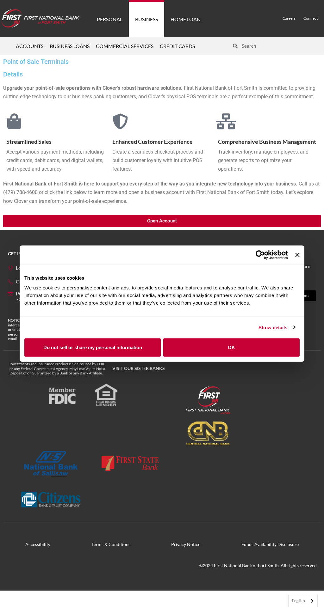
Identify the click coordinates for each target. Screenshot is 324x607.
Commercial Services (124, 46)
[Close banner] (297, 254)
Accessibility (37, 544)
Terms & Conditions (110, 544)
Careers (289, 18)
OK (231, 347)
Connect (310, 18)
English (298, 600)
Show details (273, 327)
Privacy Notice (185, 544)
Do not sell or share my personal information (92, 347)
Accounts (29, 46)
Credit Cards (177, 46)
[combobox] (303, 601)
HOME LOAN (186, 19)
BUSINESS (146, 19)
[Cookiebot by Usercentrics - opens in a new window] (260, 254)
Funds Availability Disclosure (270, 544)
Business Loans (70, 46)
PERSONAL (109, 19)
